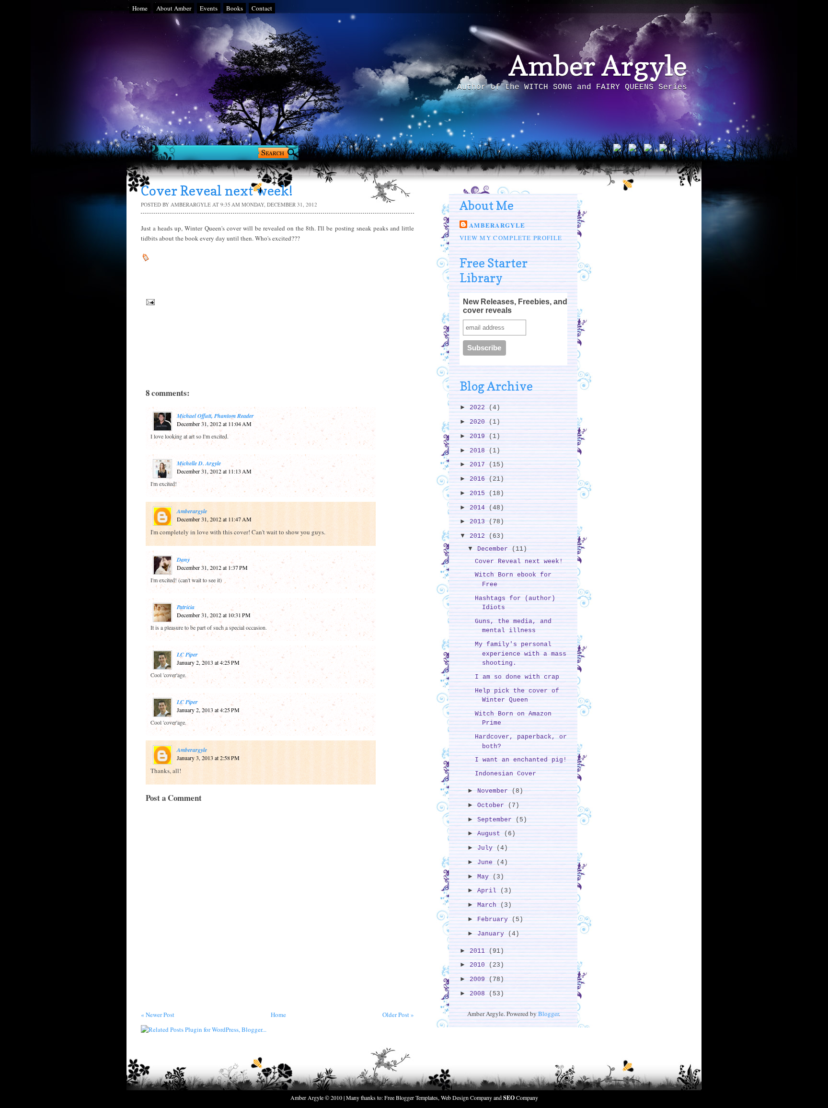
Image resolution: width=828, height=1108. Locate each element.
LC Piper (187, 654)
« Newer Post (157, 1014)
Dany (183, 559)
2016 (479, 479)
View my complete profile (511, 237)
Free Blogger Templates (411, 1097)
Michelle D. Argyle (199, 463)
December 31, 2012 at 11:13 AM (214, 471)
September (496, 819)
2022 (479, 407)
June (486, 862)
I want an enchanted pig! (521, 759)
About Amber (173, 8)
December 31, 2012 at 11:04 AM (214, 423)
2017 (479, 464)
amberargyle (192, 511)
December (494, 549)
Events (209, 8)
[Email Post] (149, 301)
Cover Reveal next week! (519, 561)
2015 (479, 493)
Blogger (548, 1013)
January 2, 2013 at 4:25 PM (208, 662)
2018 (479, 450)
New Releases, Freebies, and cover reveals (515, 306)
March (488, 905)
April (488, 890)
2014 (479, 507)
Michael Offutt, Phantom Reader (215, 416)
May (485, 876)
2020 (479, 422)
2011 (479, 951)
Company (520, 1097)
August (490, 833)
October (492, 805)
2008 (479, 993)
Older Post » (398, 1014)
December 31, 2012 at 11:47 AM (214, 519)
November (494, 791)
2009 (479, 979)
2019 (479, 436)
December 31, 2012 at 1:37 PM (212, 567)
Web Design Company (466, 1097)
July (486, 848)
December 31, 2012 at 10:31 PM (214, 615)
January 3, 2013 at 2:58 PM (208, 758)
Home (140, 8)
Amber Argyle (597, 65)
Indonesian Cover (505, 773)
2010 (479, 965)
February (494, 919)
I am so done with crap (517, 677)
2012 (479, 536)
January (492, 933)
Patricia (186, 607)
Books (234, 8)
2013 (479, 521)
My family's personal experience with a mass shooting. (520, 654)
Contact (262, 8)
